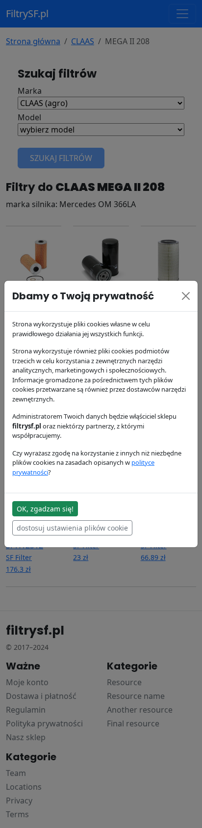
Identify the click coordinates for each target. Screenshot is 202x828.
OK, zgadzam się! (45, 508)
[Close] (186, 296)
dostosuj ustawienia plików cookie (72, 528)
